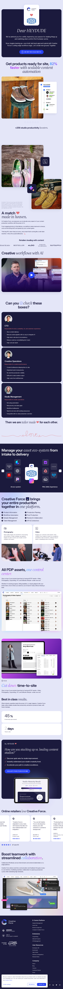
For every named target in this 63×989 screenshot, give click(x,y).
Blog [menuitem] (33, 965)
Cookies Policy (8, 980)
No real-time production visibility (15, 373)
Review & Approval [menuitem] (36, 927)
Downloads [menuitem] (35, 950)
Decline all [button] (32, 984)
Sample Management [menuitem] (37, 923)
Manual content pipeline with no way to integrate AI (21, 334)
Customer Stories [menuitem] (36, 970)
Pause (5, 680)
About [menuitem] (33, 963)
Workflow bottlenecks (13, 408)
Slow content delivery (13, 332)
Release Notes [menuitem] (35, 956)
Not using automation (13, 403)
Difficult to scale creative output (15, 375)
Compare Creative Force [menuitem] (38, 929)
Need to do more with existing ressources (18, 411)
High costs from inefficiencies (15, 378)
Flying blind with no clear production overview (19, 413)
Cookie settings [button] (7, 984)
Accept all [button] (42, 984)
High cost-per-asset (12, 342)
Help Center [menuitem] (35, 952)
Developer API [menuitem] (35, 947)
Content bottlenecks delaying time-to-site (18, 367)
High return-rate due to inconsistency (17, 337)
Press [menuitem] (33, 972)
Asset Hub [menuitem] (34, 925)
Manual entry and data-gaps (14, 405)
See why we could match (32, 52)
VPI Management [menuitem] (36, 941)
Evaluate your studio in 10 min (17, 771)
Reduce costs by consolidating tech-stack (18, 340)
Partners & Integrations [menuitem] (37, 954)
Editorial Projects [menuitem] (36, 938)
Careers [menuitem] (34, 968)
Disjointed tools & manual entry (15, 370)
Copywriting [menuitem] (35, 936)
